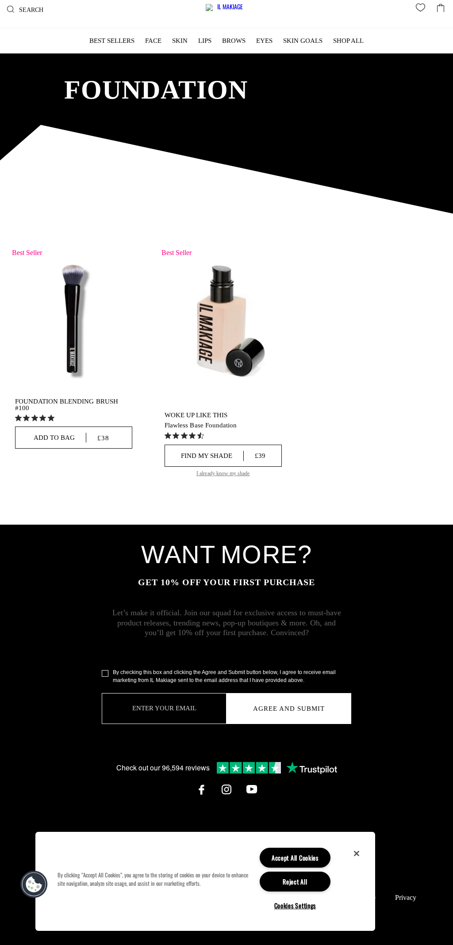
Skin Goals (302, 40)
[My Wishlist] (422, 8)
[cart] (440, 5)
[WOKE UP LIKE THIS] (223, 320)
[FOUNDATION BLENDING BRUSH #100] (73, 320)
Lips (204, 40)
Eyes (264, 40)
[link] (36, 418)
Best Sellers (111, 40)
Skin (180, 40)
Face (153, 40)
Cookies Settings (295, 905)
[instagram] (226, 789)
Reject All (295, 881)
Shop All (348, 40)
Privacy (405, 897)
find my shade (223, 455)
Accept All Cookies (295, 857)
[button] (34, 884)
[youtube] (251, 789)
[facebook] (201, 789)
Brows (234, 40)
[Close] (356, 853)
